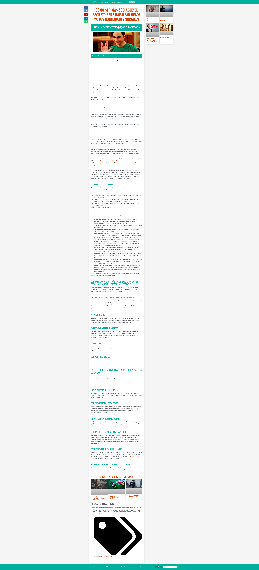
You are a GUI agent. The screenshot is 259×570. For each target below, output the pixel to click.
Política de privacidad (125, 567)
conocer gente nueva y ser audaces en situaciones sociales (115, 107)
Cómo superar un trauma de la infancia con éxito (133, 496)
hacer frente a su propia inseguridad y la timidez (107, 161)
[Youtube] (161, 567)
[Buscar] (132, 2)
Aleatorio (158, 2)
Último (151, 2)
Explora (165, 2)
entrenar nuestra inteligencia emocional (114, 273)
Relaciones (109, 556)
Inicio (93, 567)
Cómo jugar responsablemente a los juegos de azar (115, 497)
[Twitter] (158, 567)
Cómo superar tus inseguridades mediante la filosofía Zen (99, 498)
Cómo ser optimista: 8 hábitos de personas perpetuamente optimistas (152, 40)
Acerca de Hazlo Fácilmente (103, 567)
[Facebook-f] (156, 567)
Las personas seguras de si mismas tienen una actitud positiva (123, 439)
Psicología (103, 556)
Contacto (146, 567)
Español (169, 567)
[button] (86, 7)
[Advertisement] (116, 74)
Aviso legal (115, 567)
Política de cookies (137, 567)
